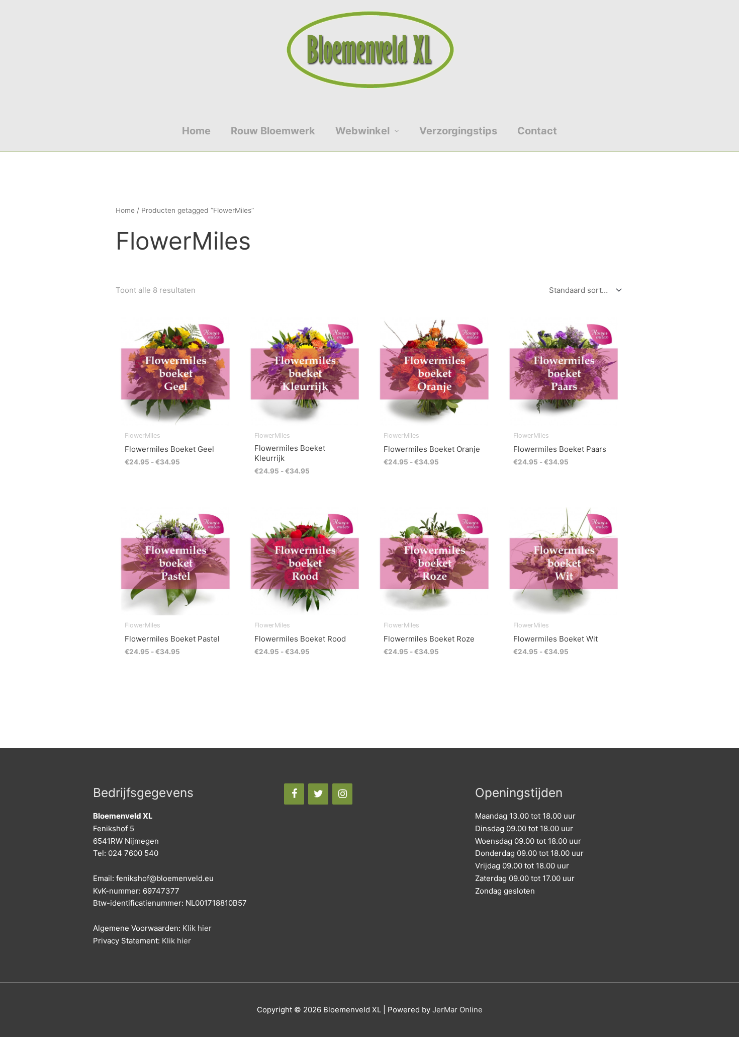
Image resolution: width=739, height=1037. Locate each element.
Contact (537, 131)
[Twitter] (318, 794)
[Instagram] (342, 794)
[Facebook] (294, 794)
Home (196, 131)
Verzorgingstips (458, 131)
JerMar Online (457, 1009)
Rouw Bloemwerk (273, 131)
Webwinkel (362, 131)
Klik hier (197, 928)
